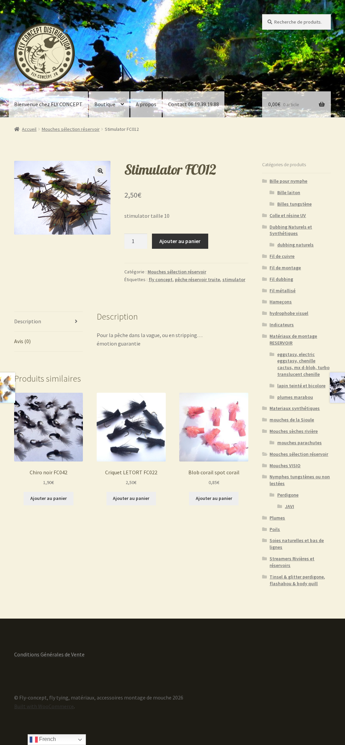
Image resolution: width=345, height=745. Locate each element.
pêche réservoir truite (197, 279)
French (47, 739)
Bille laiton (288, 192)
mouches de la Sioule (292, 420)
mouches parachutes (299, 443)
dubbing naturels (295, 245)
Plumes (277, 518)
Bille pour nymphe (288, 181)
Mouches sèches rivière (294, 431)
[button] (100, 171)
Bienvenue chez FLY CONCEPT (48, 104)
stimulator (233, 279)
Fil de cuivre (282, 256)
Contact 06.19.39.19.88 (193, 104)
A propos (146, 104)
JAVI (289, 506)
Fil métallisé (282, 291)
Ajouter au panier (179, 241)
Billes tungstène (294, 204)
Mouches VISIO (285, 466)
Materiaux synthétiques (295, 408)
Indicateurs (282, 325)
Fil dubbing (281, 279)
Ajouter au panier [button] (48, 498)
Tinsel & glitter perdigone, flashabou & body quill (297, 580)
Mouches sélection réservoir (71, 129)
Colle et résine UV (288, 215)
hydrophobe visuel (289, 313)
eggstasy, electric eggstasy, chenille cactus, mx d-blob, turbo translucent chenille (303, 364)
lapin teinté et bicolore (301, 386)
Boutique (104, 104)
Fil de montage (285, 268)
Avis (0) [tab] (22, 341)
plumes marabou (295, 397)
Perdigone (288, 495)
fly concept (160, 279)
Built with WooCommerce (44, 706)
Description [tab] (27, 321)
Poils (275, 529)
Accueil (29, 129)
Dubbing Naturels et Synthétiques (291, 230)
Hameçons (281, 302)
